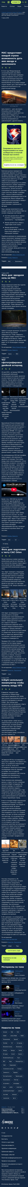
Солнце (19, 1068)
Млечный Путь (19, 1061)
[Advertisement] (14, 37)
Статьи (12, 6)
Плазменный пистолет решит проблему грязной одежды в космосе (13, 1019)
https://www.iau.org (18, 254)
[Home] (3, 2)
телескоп (14, 1094)
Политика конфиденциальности (12, 1157)
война (11, 1087)
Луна (18, 1057)
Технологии (17, 670)
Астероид (5, 543)
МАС (9, 261)
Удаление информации (9, 1148)
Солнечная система (8, 1068)
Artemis (5, 1032)
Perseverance (6, 1039)
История (5, 1054)
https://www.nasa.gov (19, 667)
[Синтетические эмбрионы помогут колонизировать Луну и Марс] (8, 1001)
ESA (12, 1032)
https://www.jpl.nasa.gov (9, 939)
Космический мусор (8, 1057)
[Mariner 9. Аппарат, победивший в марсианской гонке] (8, 988)
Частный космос (7, 1076)
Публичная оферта (8, 1151)
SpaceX (16, 1039)
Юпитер (16, 1079)
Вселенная (19, 1046)
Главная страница (6, 12)
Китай (13, 1054)
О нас (3, 1132)
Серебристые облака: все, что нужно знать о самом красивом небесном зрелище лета (14, 980)
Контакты (5, 1139)
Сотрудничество (7, 1136)
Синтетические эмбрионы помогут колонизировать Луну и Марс (13, 1006)
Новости (4, 6)
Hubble (4, 1035)
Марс (17, 946)
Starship (5, 1043)
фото (14, 1098)
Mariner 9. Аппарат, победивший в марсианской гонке (13, 994)
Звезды (13, 1050)
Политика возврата (8, 1145)
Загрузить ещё (14, 950)
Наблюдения (19, 971)
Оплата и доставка (8, 1142)
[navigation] (23, 2)
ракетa (20, 1090)
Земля (10, 354)
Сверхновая (12, 1065)
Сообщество (16, 2)
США (4, 1065)
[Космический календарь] (8, 2)
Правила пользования (9, 1161)
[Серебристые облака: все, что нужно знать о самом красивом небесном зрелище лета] (8, 973)
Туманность (6, 1072)
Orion (9, 674)
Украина (15, 1072)
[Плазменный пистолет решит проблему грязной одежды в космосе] (8, 1014)
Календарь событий (8, 1154)
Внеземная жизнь (7, 1046)
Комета (20, 1054)
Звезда (5, 1050)
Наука (19, 6)
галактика (19, 1087)
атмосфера (16, 1083)
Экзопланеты (18, 261)
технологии (6, 1098)
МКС (17, 354)
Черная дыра (19, 1076)
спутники (5, 1094)
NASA (22, 1035)
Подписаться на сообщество (14, 165)
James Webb (13, 1035)
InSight (10, 946)
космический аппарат (8, 1090)
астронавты (6, 1083)
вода (4, 1087)
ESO (9, 540)
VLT (16, 540)
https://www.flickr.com (19, 347)
